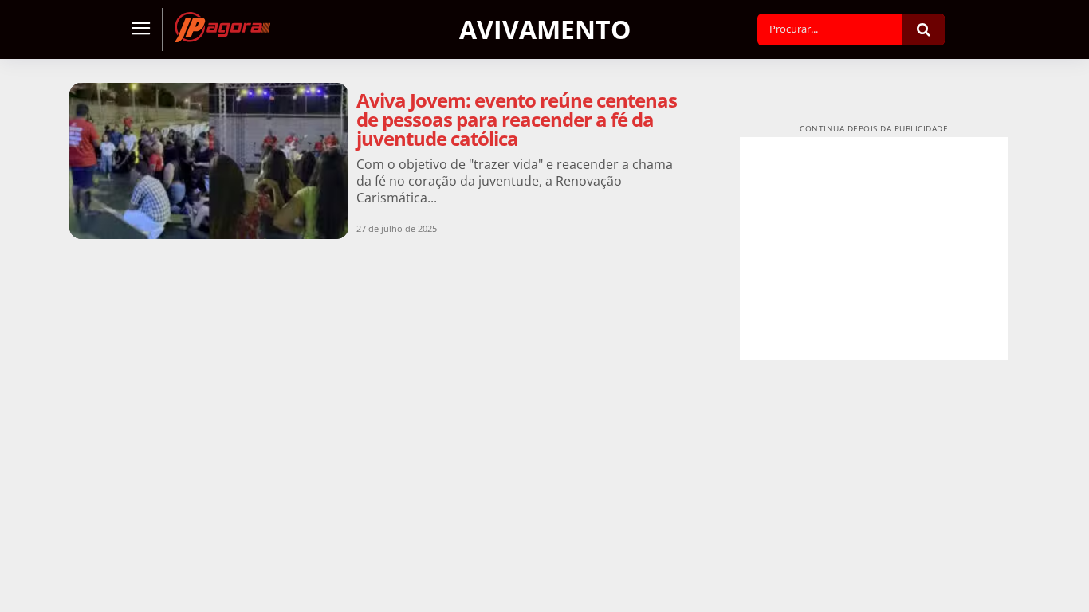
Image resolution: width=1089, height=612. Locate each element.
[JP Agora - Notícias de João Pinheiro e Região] (222, 27)
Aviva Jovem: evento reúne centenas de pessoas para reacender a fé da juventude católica (516, 119)
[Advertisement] (874, 248)
